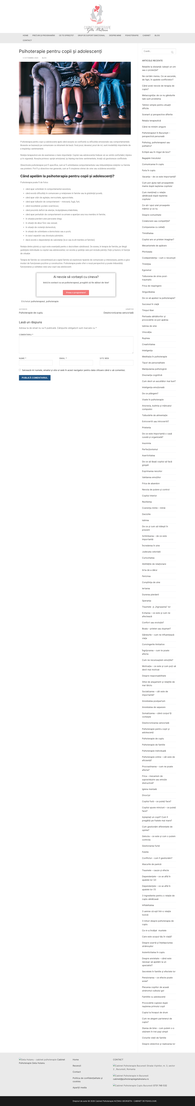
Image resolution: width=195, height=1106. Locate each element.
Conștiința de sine (151, 582)
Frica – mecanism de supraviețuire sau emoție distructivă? (154, 779)
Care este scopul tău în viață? (157, 936)
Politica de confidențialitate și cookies (88, 1080)
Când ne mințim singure (154, 126)
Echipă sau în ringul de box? (156, 152)
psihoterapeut (38, 301)
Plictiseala (147, 251)
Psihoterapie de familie (153, 744)
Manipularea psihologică (154, 369)
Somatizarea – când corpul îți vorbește (157, 715)
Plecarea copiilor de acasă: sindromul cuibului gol (155, 989)
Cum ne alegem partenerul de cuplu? (157, 1020)
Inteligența (147, 350)
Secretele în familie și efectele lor (159, 971)
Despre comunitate (151, 214)
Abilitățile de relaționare (154, 564)
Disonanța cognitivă (152, 375)
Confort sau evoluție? (153, 622)
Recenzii (77, 1065)
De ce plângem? (150, 393)
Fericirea (146, 576)
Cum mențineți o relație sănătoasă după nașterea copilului (154, 196)
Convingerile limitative (153, 644)
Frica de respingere (151, 285)
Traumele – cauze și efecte (155, 870)
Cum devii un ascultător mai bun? (159, 381)
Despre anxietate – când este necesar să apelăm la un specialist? (156, 962)
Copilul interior (149, 495)
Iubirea (145, 520)
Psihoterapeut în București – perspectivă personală (156, 134)
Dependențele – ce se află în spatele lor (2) (156, 878)
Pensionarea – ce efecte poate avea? (157, 979)
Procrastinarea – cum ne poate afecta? (157, 768)
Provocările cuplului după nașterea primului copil (155, 1005)
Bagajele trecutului (151, 158)
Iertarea (146, 588)
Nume (22, 358)
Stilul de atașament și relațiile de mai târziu (158, 684)
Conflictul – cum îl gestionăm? (157, 858)
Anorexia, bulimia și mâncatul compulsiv (156, 407)
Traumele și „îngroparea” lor (156, 606)
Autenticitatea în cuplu (153, 952)
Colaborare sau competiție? (156, 221)
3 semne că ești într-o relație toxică (156, 913)
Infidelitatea (148, 905)
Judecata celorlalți (151, 551)
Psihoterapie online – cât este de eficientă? (158, 759)
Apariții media (80, 1087)
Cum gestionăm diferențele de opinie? (157, 828)
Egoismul (146, 270)
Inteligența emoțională (153, 387)
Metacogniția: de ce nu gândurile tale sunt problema (158, 97)
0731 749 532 (160, 1085)
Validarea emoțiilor (151, 477)
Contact (77, 1071)
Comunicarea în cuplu (153, 164)
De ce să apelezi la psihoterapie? (158, 298)
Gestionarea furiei (151, 845)
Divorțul (146, 795)
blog (44, 58)
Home (76, 1059)
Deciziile (146, 514)
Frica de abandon (151, 483)
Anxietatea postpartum (153, 701)
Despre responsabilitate (154, 675)
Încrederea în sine (151, 545)
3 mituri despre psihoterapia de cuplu (158, 923)
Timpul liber (148, 310)
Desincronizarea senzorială (155, 722)
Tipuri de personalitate (153, 362)
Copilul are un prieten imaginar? (158, 239)
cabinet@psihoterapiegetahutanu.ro (131, 1079)
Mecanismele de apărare (154, 245)
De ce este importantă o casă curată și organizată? (157, 435)
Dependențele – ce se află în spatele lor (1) (156, 888)
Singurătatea (148, 292)
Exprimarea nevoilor (152, 471)
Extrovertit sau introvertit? (155, 421)
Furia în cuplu (148, 170)
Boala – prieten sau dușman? (156, 628)
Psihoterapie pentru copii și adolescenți (156, 731)
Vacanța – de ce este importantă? (159, 176)
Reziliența (147, 501)
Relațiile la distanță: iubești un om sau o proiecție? (159, 68)
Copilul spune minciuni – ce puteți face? (159, 809)
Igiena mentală (149, 789)
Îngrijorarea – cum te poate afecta (155, 652)
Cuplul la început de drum (155, 1012)
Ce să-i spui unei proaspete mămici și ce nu (156, 207)
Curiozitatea (148, 557)
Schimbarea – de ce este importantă (154, 538)
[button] (76, 292)
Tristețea (146, 264)
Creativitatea (148, 344)
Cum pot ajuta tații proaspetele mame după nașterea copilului (158, 184)
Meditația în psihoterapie (154, 356)
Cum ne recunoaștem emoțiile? (157, 660)
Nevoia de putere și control (156, 489)
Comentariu (26, 335)
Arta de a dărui (149, 570)
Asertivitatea (148, 455)
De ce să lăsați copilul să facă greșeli (157, 463)
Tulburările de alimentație (154, 415)
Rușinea (146, 338)
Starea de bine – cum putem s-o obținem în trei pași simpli (158, 1030)
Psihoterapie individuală (154, 750)
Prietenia (146, 427)
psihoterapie (52, 301)
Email (63, 358)
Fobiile (145, 852)
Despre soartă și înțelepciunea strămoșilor (157, 944)
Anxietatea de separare (153, 707)
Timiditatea (147, 233)
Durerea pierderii (150, 594)
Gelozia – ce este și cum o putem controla (159, 838)
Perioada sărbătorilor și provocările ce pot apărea (155, 318)
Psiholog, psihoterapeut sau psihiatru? (156, 144)
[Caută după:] (159, 52)
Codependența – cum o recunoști (159, 257)
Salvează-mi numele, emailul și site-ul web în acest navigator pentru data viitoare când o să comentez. (73, 370)
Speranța (146, 600)
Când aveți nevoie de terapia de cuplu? (158, 87)
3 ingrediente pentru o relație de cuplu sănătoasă (158, 897)
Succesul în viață (150, 304)
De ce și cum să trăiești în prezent (155, 528)
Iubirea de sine (149, 326)
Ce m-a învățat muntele (154, 930)
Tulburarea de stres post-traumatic (155, 278)
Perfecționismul (150, 449)
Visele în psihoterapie (153, 399)
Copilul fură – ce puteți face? (156, 801)
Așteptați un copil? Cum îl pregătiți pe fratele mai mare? (157, 819)
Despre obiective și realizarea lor (158, 1044)
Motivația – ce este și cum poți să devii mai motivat (159, 668)
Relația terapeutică (151, 120)
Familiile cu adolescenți (153, 996)
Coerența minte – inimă (153, 508)
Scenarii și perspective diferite (157, 114)
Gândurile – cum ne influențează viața (158, 636)
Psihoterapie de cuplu (153, 738)
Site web (104, 358)
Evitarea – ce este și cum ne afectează (156, 615)
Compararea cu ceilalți (153, 227)
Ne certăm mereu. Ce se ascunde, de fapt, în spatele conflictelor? (159, 78)
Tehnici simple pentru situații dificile (156, 107)
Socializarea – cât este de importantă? (155, 693)
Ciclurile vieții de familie (154, 1037)
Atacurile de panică (151, 864)
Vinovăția (146, 332)
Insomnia (146, 443)
